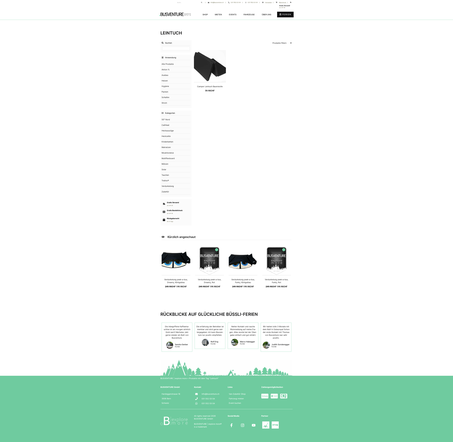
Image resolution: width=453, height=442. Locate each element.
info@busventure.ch (217, 2)
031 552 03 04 (236, 2)
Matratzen (166, 147)
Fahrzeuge (249, 14)
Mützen (165, 164)
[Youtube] (253, 425)
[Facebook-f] (231, 425)
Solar (164, 169)
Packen (165, 92)
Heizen (165, 80)
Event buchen (235, 403)
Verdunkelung (168, 186)
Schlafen (165, 97)
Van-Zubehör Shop (237, 394)
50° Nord (166, 119)
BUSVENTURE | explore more (173, 378)
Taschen (165, 175)
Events (232, 14)
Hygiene (165, 86)
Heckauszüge (168, 130)
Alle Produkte (168, 64)
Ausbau (165, 75)
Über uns (266, 14)
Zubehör (165, 191)
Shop (205, 14)
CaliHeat (165, 125)
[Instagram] (242, 425)
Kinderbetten (167, 142)
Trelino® (165, 180)
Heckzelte (166, 136)
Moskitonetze (168, 153)
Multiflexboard (168, 158)
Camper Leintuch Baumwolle (210, 86)
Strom (164, 103)
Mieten (218, 14)
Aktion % (166, 69)
